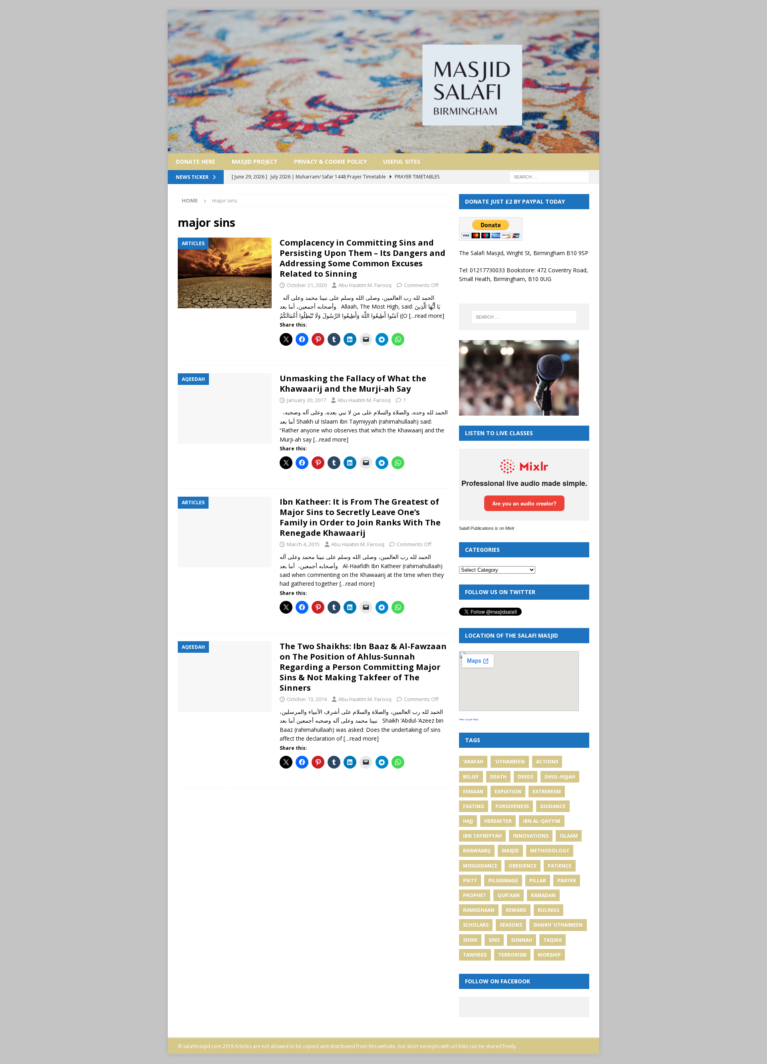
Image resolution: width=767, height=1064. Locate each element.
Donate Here (195, 161)
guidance (553, 806)
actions (547, 761)
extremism (547, 791)
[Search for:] (549, 176)
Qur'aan (508, 895)
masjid (510, 850)
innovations (530, 835)
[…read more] (426, 315)
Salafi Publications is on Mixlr (487, 528)
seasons (511, 924)
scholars (476, 924)
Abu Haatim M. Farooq (364, 285)
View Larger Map (468, 719)
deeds (525, 776)
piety (470, 880)
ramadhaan (479, 910)
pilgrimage (503, 880)
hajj (468, 821)
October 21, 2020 (307, 285)
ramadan (543, 895)
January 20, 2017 (306, 400)
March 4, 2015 (303, 544)
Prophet (474, 895)
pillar (537, 880)
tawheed (475, 954)
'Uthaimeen (510, 761)
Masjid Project (255, 161)
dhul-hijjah (559, 776)
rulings (548, 910)
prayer (566, 880)
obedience (523, 865)
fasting (473, 806)
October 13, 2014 (307, 699)
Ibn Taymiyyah (482, 835)
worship (549, 954)
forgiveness (512, 806)
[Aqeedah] (225, 408)
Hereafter (498, 821)
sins (494, 940)
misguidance (480, 865)
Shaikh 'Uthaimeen (558, 924)
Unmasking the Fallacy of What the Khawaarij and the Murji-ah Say (353, 383)
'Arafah (473, 761)
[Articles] (225, 273)
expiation (508, 791)
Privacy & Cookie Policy (330, 161)
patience (560, 865)
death (498, 776)
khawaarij (477, 850)
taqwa (552, 940)
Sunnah (521, 940)
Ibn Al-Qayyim (541, 821)
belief (471, 776)
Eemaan (473, 791)
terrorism (512, 954)
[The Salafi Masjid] (383, 148)
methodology (549, 850)
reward (516, 910)
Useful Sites (401, 161)
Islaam (569, 835)
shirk (470, 940)
